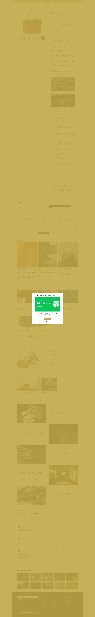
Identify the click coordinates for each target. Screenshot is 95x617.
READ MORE (47, 319)
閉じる (47, 321)
